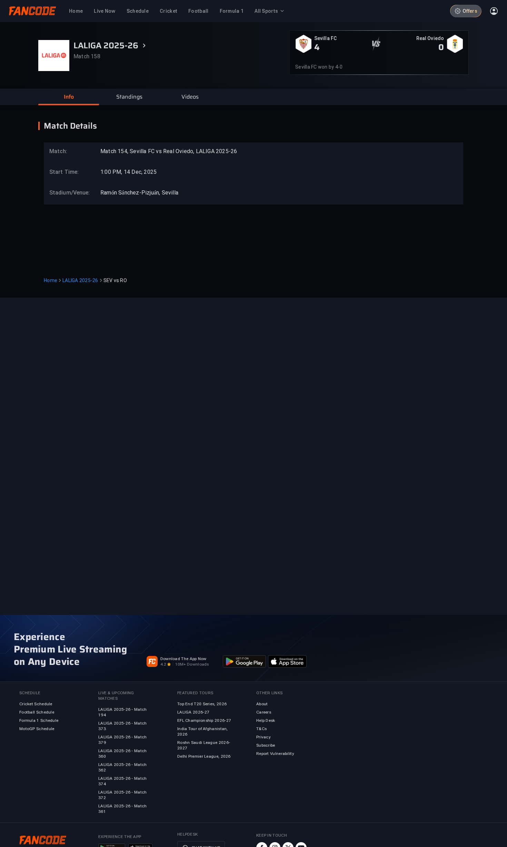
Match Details (70, 125)
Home (50, 280)
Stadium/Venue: (66, 192)
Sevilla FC (325, 38)
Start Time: (64, 172)
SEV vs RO (115, 280)
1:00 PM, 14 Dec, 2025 (128, 172)
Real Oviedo (430, 38)
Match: (58, 151)
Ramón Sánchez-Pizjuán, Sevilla (139, 192)
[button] (68, 97)
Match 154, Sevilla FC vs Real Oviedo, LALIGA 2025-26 (168, 151)
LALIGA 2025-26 (80, 280)
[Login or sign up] (493, 11)
